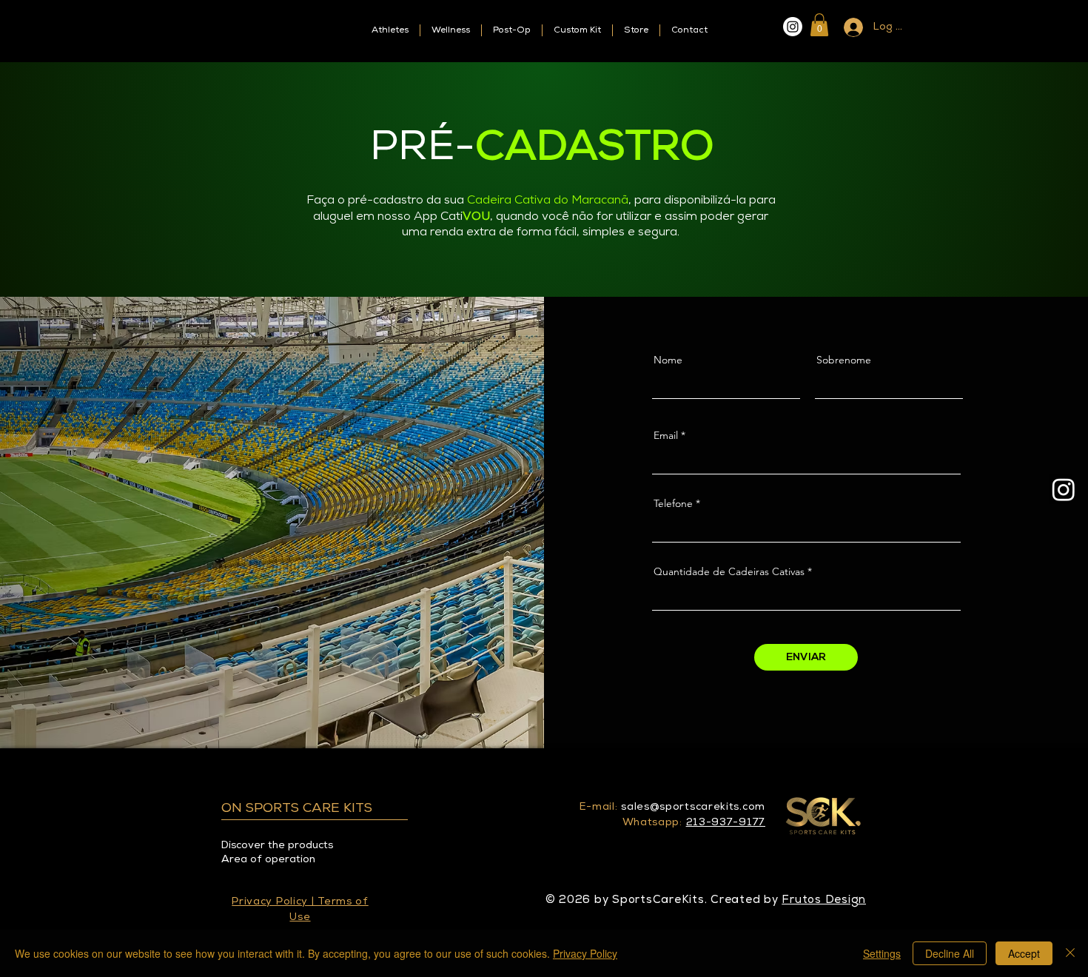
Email (666, 435)
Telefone (673, 503)
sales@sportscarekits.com (693, 807)
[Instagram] (792, 26)
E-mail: (599, 807)
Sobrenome (843, 360)
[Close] (1070, 953)
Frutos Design (824, 900)
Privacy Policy (585, 953)
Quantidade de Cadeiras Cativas (729, 571)
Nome (668, 360)
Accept (1024, 953)
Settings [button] (882, 953)
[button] (819, 24)
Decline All (949, 953)
